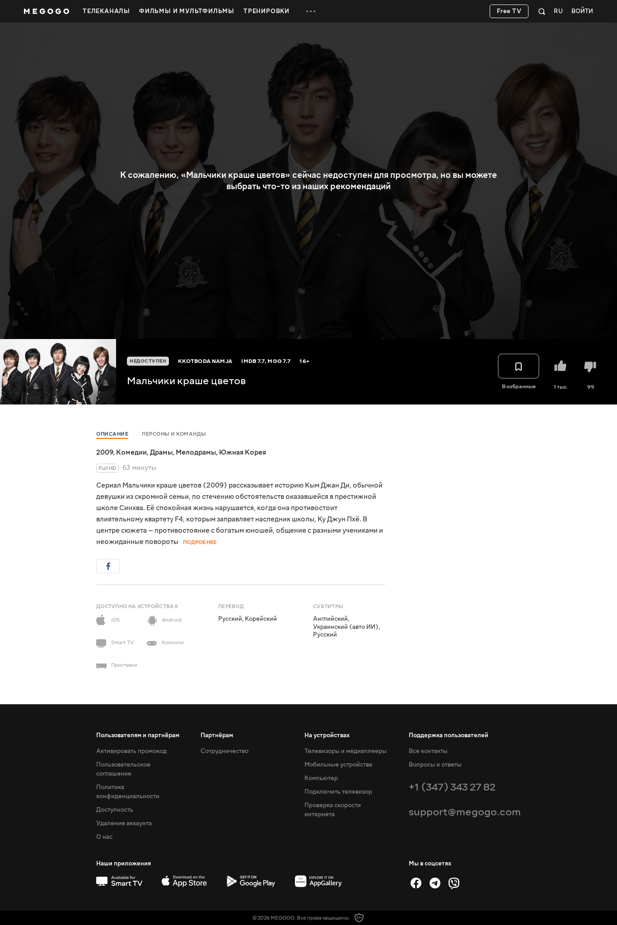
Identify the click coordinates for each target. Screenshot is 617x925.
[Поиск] (542, 11)
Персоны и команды (174, 434)
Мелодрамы (196, 452)
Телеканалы (106, 11)
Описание (112, 434)
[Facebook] (416, 883)
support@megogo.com (465, 812)
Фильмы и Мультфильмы (186, 11)
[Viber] (454, 883)
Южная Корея (242, 452)
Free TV (509, 11)
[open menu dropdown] (311, 11)
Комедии (131, 452)
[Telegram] (435, 883)
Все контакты (428, 751)
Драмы (161, 452)
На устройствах (327, 735)
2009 (104, 452)
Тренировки (266, 11)
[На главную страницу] (46, 11)
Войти (582, 11)
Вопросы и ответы (435, 765)
